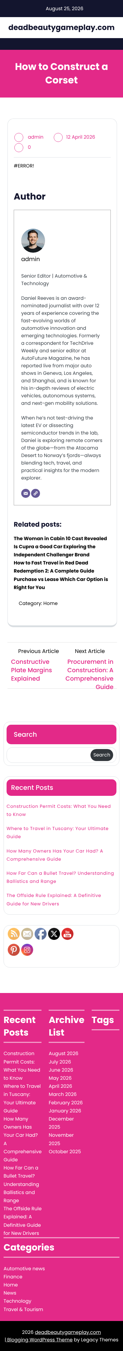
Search (25, 734)
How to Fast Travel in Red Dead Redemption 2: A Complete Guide (54, 566)
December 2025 (61, 1122)
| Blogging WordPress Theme (38, 1339)
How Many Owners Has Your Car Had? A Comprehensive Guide (55, 855)
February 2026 (66, 1102)
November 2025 (61, 1139)
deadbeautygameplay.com (61, 27)
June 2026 (61, 1070)
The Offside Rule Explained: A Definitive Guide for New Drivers (54, 899)
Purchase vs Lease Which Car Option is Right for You (61, 583)
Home (50, 603)
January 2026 (65, 1110)
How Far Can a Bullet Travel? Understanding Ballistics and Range (60, 877)
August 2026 (63, 1053)
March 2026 (62, 1094)
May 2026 (60, 1078)
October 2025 (65, 1151)
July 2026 (60, 1061)
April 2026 (60, 1086)
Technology (17, 1301)
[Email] (25, 493)
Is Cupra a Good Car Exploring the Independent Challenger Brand (55, 550)
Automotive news (24, 1268)
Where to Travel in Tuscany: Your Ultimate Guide (58, 833)
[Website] (35, 493)
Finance (13, 1276)
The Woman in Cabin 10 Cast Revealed (60, 538)
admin (35, 137)
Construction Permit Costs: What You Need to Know (59, 810)
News (10, 1292)
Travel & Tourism (23, 1309)
